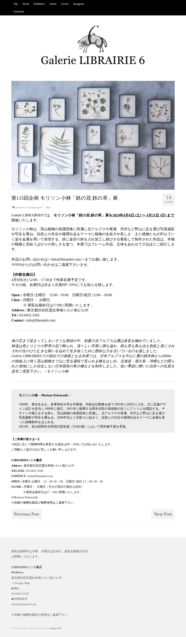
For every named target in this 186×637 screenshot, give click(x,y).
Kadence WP (55, 628)
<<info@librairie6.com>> (66, 259)
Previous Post (26, 513)
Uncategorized (34, 207)
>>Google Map (20, 583)
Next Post (163, 513)
